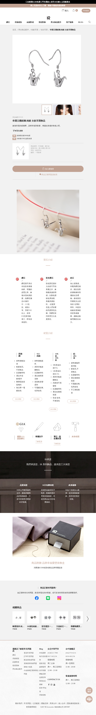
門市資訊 (86, 11)
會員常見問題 (29, 653)
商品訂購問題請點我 (49, 175)
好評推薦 (42, 670)
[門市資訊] (89, 690)
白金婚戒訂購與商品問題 (31, 672)
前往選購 (18, 399)
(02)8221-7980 (53, 653)
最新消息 (42, 663)
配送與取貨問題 (29, 660)
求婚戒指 (18, 22)
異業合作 (53, 703)
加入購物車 (49, 169)
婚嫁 (40, 684)
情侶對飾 (42, 22)
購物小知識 (28, 667)
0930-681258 (70, 656)
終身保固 (75, 437)
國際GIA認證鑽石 (21, 438)
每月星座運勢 (43, 658)
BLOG (80, 22)
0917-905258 (52, 656)
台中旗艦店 (70, 649)
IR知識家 (42, 653)
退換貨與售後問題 (30, 663)
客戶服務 (69, 22)
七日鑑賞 (36, 703)
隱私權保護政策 (73, 703)
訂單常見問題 (29, 656)
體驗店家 (42, 674)
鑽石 (8, 22)
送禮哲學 (42, 677)
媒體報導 (42, 667)
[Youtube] (54, 684)
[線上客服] (89, 699)
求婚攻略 (42, 695)
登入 (66, 11)
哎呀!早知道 (42, 689)
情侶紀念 (42, 681)
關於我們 (18, 703)
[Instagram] (51, 684)
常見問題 (27, 703)
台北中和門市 (53, 649)
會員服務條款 (31, 707)
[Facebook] (49, 684)
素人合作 (61, 703)
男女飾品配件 (56, 22)
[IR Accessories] (48, 17)
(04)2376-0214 (71, 653)
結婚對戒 (30, 22)
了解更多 (38, 441)
